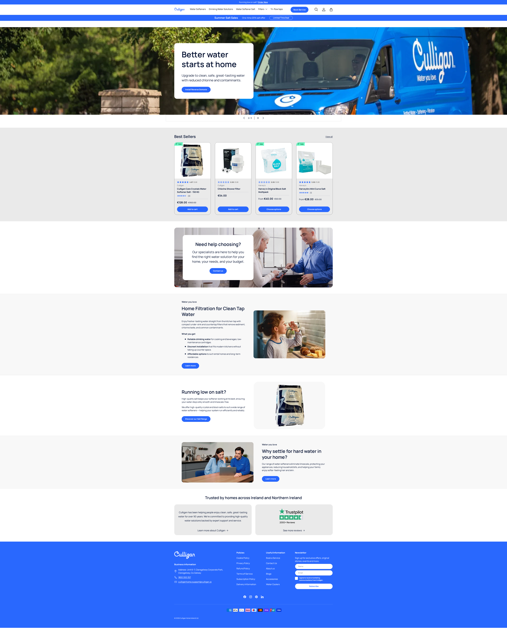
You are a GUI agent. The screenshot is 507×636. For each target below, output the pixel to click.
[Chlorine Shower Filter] (233, 160)
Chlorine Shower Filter (229, 188)
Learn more (190, 365)
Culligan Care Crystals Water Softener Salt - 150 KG (191, 190)
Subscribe (313, 586)
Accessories (272, 579)
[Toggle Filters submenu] (266, 9)
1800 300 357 (184, 577)
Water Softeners (198, 9)
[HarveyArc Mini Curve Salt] (314, 160)
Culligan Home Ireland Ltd (189, 618)
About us (270, 568)
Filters (261, 9)
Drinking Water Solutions (221, 9)
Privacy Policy (243, 563)
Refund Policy (243, 568)
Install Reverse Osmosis (196, 89)
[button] (331, 10)
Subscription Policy (245, 579)
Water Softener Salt (245, 9)
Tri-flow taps (277, 9)
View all (329, 136)
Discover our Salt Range (196, 419)
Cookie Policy (242, 557)
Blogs (268, 573)
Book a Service (273, 557)
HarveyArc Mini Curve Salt (312, 188)
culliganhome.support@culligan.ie (195, 581)
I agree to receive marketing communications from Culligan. (311, 579)
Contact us (218, 271)
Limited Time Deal (281, 17)
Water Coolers (273, 584)
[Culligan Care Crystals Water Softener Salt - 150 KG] (192, 160)
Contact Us (271, 563)
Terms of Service (244, 573)
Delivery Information (246, 584)
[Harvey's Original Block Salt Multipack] (274, 160)
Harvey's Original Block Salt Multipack (272, 190)
